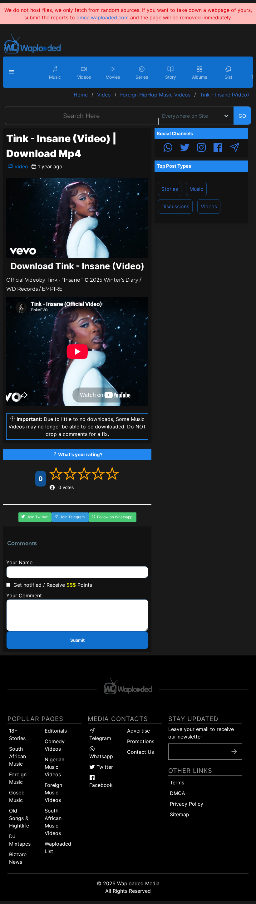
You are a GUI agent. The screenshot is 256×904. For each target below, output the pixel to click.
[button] (12, 72)
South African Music (17, 756)
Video (20, 166)
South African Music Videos (53, 822)
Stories (169, 189)
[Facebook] (218, 148)
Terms (177, 782)
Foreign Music (18, 778)
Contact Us (140, 752)
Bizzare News (18, 858)
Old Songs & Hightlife (19, 818)
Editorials (56, 731)
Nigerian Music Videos (54, 767)
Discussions (175, 206)
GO (242, 116)
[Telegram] (234, 148)
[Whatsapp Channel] (168, 148)
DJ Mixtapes (20, 840)
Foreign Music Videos (53, 792)
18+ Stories (17, 734)
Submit (77, 640)
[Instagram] (201, 148)
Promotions (140, 741)
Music (196, 189)
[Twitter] (184, 148)
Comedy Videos (55, 745)
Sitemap (179, 814)
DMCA (177, 793)
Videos (209, 206)
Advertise (138, 731)
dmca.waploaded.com (102, 17)
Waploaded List (58, 847)
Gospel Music (17, 796)
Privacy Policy (186, 804)
